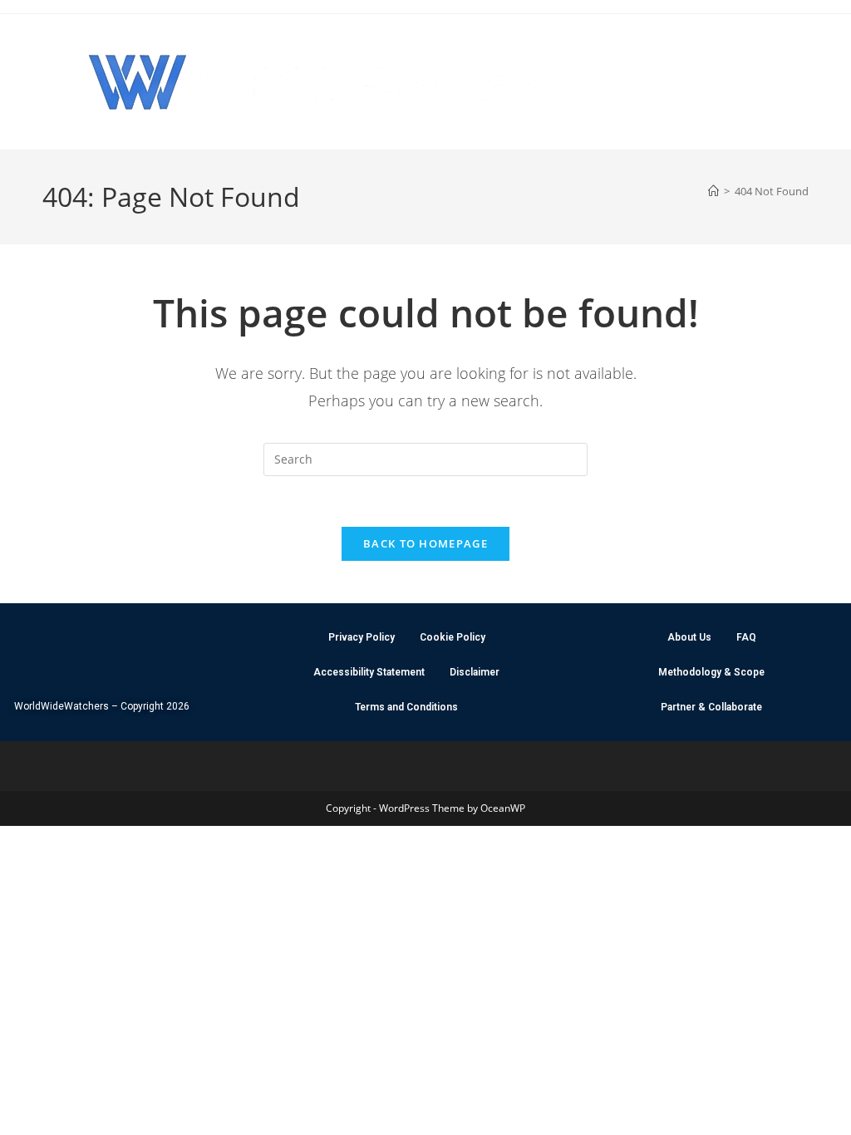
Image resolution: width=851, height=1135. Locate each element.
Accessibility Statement (369, 672)
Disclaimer (474, 672)
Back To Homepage (425, 543)
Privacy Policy (361, 637)
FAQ (746, 637)
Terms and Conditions (406, 707)
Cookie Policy (452, 637)
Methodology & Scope (711, 672)
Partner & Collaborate (711, 707)
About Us (689, 637)
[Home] (713, 191)
